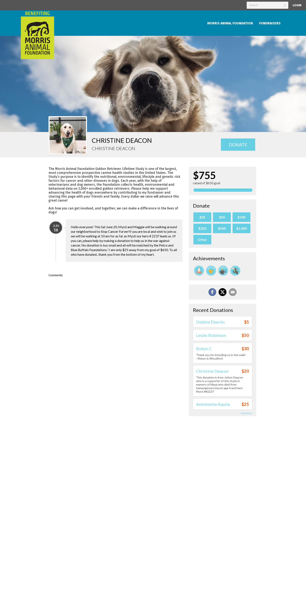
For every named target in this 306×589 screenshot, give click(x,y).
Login (297, 5)
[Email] (232, 292)
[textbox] (267, 5)
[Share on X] (222, 292)
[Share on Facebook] (212, 292)
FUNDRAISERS (270, 23)
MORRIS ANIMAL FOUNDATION (230, 23)
